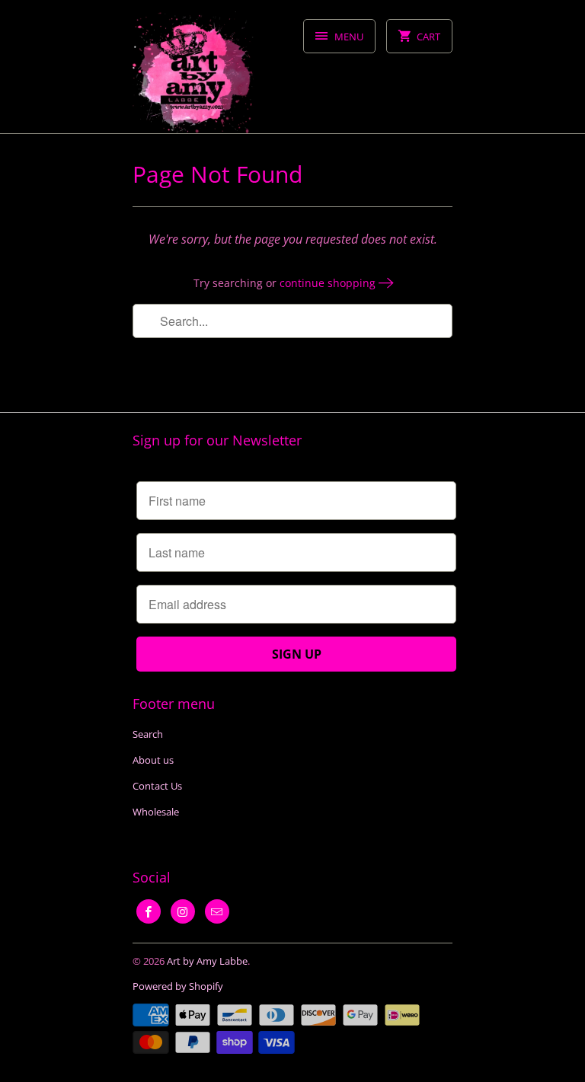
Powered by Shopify (178, 986)
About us (153, 760)
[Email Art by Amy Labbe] (217, 911)
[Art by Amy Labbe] (193, 72)
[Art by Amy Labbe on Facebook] (148, 911)
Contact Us (157, 786)
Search (148, 734)
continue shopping (329, 283)
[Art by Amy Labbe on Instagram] (183, 911)
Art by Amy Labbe (207, 961)
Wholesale (156, 812)
